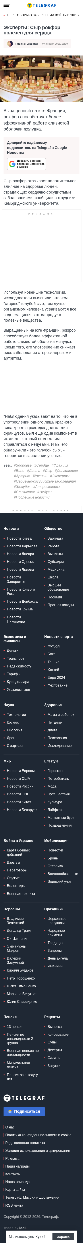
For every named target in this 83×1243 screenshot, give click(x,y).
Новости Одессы (21, 573)
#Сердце (41, 465)
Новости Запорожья (16, 590)
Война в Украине (18, 852)
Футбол (54, 657)
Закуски (54, 1077)
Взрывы (13, 873)
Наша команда (17, 1193)
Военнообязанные (63, 885)
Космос (13, 733)
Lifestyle (51, 772)
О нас (10, 1138)
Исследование (60, 757)
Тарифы (13, 685)
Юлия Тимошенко (21, 997)
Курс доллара (18, 693)
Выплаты (55, 565)
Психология (57, 749)
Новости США (18, 790)
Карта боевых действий (18, 863)
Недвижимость (19, 677)
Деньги (12, 661)
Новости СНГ (18, 805)
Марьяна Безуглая (22, 1005)
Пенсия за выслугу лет (22, 1088)
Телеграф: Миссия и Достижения (32, 1208)
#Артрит (22, 476)
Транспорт (15, 669)
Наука (9, 716)
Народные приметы (56, 944)
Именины (55, 977)
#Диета (33, 471)
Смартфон (15, 757)
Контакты (13, 1185)
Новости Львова (20, 580)
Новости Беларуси (22, 821)
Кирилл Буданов (20, 981)
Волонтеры (16, 897)
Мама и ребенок (61, 725)
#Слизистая (24, 492)
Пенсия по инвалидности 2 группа (20, 1049)
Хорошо (63, 1237)
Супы (52, 1053)
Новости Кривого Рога (21, 602)
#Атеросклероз (46, 487)
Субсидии (56, 573)
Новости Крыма (20, 620)
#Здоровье (23, 465)
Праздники (54, 920)
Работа (53, 557)
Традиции (56, 954)
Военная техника (21, 905)
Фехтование (58, 696)
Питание (55, 733)
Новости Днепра (20, 565)
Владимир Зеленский (15, 932)
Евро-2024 (56, 688)
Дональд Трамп (19, 942)
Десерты (55, 1061)
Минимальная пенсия (18, 1076)
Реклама (12, 1169)
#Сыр (47, 471)
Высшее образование (58, 598)
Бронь (53, 869)
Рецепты (52, 1028)
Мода (52, 797)
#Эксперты (59, 476)
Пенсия (10, 1028)
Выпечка (55, 1037)
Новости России (20, 797)
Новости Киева (19, 549)
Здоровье (53, 716)
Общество (53, 540)
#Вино (19, 471)
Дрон (11, 749)
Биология (15, 741)
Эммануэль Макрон (16, 959)
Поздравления (60, 836)
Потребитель (58, 790)
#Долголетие (66, 471)
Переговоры (17, 881)
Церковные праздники (57, 932)
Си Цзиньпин (17, 949)
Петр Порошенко (21, 989)
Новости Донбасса (22, 612)
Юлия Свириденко (22, 1013)
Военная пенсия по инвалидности (23, 1064)
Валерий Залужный (15, 972)
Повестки (55, 861)
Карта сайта (15, 1201)
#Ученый (40, 476)
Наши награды (17, 1177)
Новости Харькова (22, 557)
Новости (11, 540)
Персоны (12, 920)
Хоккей (53, 681)
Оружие (13, 889)
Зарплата (55, 549)
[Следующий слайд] (78, 15)
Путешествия (59, 805)
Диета (52, 741)
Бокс (51, 665)
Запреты (55, 961)
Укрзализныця (18, 701)
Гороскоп (55, 782)
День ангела (58, 969)
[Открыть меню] (6, 5)
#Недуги (44, 492)
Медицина (56, 580)
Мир (7, 772)
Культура (55, 813)
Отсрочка (55, 877)
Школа (53, 588)
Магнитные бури (61, 828)
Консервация (58, 1045)
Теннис (53, 673)
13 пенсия (15, 1037)
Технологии (16, 725)
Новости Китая (19, 813)
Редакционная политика (25, 1154)
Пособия (55, 608)
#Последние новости (32, 497)
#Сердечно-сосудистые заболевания (45, 481)
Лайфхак (55, 821)
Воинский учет (59, 893)
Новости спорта (58, 648)
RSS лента (14, 1216)
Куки (39, 1237)
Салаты (54, 1069)
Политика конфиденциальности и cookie (38, 1146)
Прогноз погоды (61, 616)
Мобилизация (56, 852)
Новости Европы (21, 782)
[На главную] (41, 5)
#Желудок (22, 487)
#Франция (60, 465)
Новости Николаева (16, 630)
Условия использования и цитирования (37, 1162)
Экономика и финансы (15, 650)
